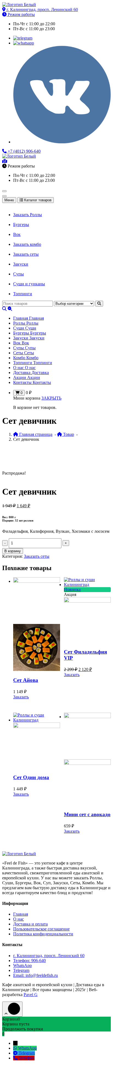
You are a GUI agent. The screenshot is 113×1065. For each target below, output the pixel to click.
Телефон (27, 1058)
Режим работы (21, 14)
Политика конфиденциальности (43, 934)
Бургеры (21, 224)
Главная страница (35, 434)
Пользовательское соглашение (41, 929)
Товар (68, 434)
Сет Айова (25, 680)
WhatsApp (22, 965)
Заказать (21, 697)
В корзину (12, 551)
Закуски (20, 264)
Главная (20, 914)
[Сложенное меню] (4, 191)
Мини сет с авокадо (87, 814)
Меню (9, 200)
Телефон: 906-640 (29, 960)
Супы (18, 274)
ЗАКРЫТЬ (51, 398)
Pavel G (31, 994)
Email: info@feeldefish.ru (35, 975)
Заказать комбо (27, 244)
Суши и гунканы (29, 283)
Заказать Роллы (27, 214)
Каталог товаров (37, 200)
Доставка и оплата (30, 924)
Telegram (21, 970)
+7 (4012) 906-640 (24, 151)
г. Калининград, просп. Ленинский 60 (41, 9)
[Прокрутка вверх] (12, 1009)
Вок (17, 234)
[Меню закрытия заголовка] (4, 196)
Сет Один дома (31, 777)
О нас (18, 919)
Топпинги (22, 293)
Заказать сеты (26, 254)
